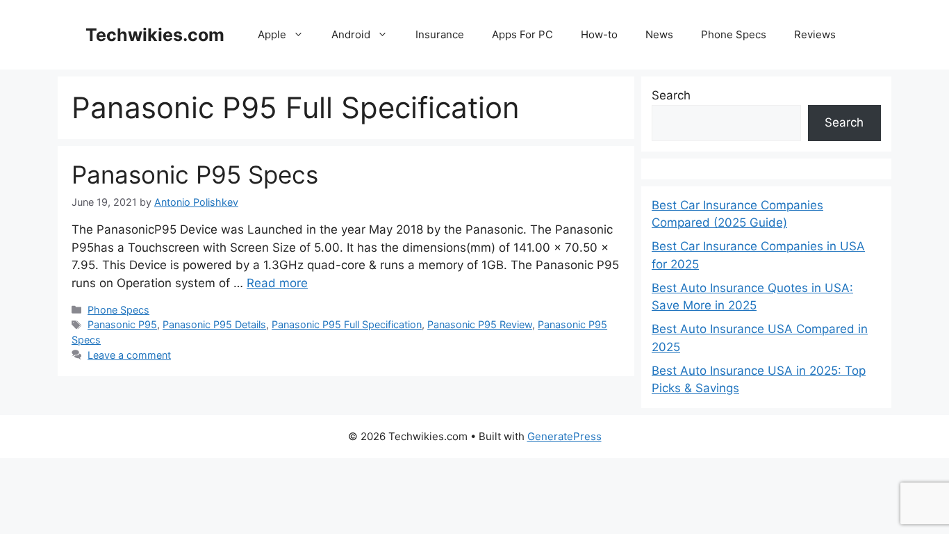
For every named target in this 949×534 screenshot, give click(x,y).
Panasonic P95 (122, 324)
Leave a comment (129, 355)
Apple (272, 34)
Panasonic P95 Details (214, 324)
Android (350, 34)
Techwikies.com (154, 34)
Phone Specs (733, 34)
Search (671, 95)
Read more (277, 283)
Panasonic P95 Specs (195, 174)
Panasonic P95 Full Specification (347, 324)
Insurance (439, 34)
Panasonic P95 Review (479, 324)
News (659, 34)
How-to (599, 34)
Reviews (815, 34)
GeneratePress (564, 436)
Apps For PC (522, 34)
